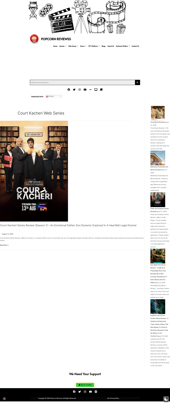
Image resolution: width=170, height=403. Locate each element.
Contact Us (135, 46)
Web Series (72, 46)
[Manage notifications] (4, 398)
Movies (61, 46)
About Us (111, 46)
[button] (62, 46)
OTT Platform (93, 46)
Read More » (4, 245)
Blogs (104, 46)
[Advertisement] (85, 63)
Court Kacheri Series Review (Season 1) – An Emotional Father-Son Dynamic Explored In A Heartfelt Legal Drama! (68, 225)
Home (55, 46)
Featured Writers (122, 46)
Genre (82, 46)
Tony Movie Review (157, 122)
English (51, 96)
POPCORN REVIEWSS (56, 39)
